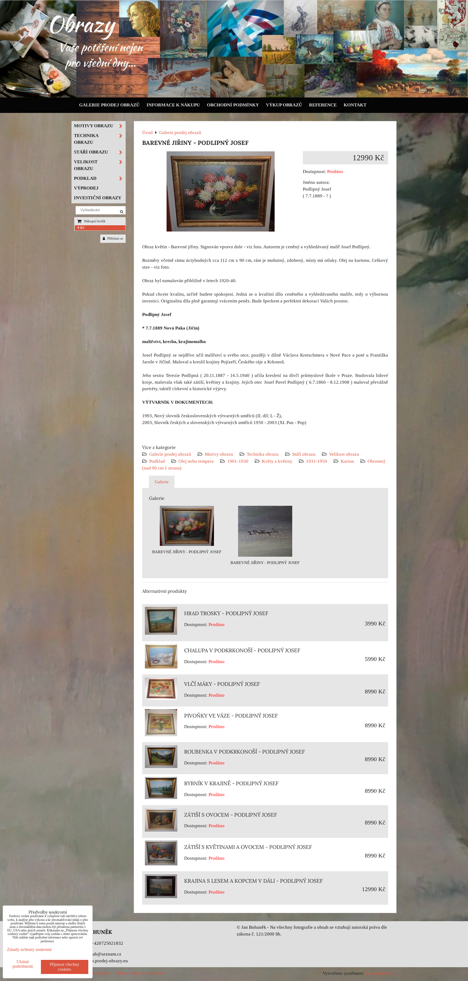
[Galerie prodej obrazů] (234, 96)
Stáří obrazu (304, 454)
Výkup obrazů (284, 104)
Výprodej (86, 188)
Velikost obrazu (344, 454)
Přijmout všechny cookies (64, 967)
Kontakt (355, 104)
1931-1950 (316, 461)
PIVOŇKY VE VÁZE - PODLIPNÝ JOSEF (231, 715)
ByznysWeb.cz (379, 973)
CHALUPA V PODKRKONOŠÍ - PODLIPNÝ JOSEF (242, 650)
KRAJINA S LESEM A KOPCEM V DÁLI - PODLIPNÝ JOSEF (253, 881)
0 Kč (80, 228)
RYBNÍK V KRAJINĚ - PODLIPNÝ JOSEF (231, 783)
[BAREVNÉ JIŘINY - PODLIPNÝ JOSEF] (221, 192)
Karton (347, 461)
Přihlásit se (114, 238)
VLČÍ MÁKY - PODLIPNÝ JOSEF (222, 684)
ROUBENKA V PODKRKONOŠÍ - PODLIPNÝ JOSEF (244, 751)
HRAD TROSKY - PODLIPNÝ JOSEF (226, 613)
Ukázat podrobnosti (22, 964)
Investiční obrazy (97, 197)
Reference (323, 104)
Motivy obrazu (219, 454)
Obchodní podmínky (233, 104)
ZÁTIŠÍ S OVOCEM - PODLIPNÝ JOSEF (230, 814)
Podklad (157, 461)
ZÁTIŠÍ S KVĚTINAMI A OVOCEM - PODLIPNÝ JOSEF (248, 847)
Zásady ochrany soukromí (139, 973)
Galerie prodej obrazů (109, 104)
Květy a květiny (277, 461)
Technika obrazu (263, 454)
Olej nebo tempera (196, 461)
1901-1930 (237, 461)
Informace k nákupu (173, 104)
